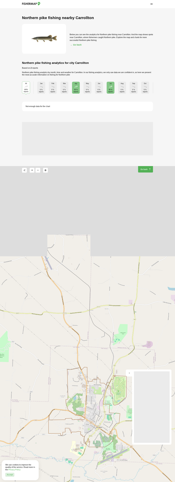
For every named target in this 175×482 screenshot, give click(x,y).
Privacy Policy (14, 470)
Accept (10, 475)
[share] (24, 170)
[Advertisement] (87, 138)
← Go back (76, 45)
